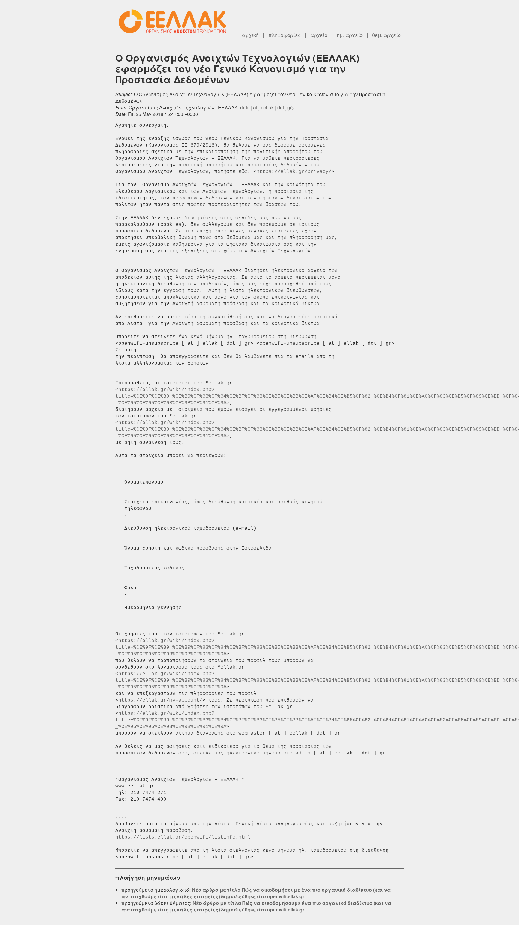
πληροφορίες (284, 35)
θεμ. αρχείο (386, 35)
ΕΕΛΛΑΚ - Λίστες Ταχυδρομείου (175, 21)
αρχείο (318, 35)
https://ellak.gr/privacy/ (294, 171)
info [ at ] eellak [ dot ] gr (267, 107)
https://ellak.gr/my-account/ (160, 700)
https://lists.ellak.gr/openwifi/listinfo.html (182, 837)
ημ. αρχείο (350, 35)
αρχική (250, 35)
